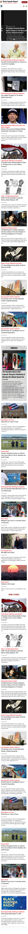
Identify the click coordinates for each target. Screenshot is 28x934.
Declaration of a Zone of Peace (9, 422)
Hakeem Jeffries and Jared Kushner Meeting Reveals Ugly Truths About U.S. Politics (13, 130)
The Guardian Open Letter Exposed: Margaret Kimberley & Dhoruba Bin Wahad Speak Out (13, 374)
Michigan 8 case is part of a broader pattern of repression (13, 521)
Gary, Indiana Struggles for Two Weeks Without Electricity (12, 96)
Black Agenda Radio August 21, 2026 (11, 914)
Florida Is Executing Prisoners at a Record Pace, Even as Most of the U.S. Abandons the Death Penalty (13, 455)
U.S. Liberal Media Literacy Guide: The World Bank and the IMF (13, 266)
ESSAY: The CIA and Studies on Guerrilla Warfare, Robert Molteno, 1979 (12, 199)
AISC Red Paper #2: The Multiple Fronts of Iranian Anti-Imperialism (12, 332)
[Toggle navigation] (1, 6)
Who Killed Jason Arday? (8, 552)
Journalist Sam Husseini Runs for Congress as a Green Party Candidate (14, 63)
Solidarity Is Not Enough (8, 584)
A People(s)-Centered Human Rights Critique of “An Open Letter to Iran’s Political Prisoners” (14, 30)
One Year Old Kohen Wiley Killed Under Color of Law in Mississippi (14, 490)
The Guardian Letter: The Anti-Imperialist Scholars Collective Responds (12, 300)
